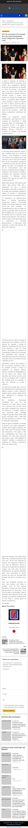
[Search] (23, 15)
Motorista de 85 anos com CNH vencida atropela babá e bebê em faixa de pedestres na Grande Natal (18, 803)
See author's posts (14, 627)
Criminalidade (15, 753)
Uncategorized (5, 31)
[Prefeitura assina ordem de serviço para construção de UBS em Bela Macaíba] (6, 725)
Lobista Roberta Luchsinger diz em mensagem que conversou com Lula (18, 757)
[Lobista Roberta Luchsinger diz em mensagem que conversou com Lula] (6, 757)
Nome (5, 688)
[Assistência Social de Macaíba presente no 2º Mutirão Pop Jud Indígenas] (6, 736)
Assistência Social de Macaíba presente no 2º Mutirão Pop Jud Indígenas (19, 736)
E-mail (5, 694)
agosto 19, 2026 (17, 795)
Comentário (6, 669)
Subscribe (26, 15)
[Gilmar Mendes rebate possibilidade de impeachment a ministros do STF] (6, 791)
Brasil (13, 787)
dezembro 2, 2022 (15, 42)
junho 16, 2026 (16, 740)
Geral (13, 778)
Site (4, 700)
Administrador (6, 42)
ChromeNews (10, 824)
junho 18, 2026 (16, 729)
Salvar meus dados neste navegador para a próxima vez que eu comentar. (14, 706)
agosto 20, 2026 (17, 769)
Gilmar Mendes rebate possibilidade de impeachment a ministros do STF (19, 791)
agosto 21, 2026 (17, 762)
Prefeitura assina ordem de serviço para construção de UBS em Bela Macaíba (19, 725)
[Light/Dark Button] (20, 15)
